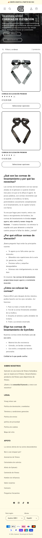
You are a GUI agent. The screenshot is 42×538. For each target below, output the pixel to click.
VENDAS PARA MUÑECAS (12, 33)
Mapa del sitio (9, 432)
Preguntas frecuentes (12, 493)
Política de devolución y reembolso (16, 406)
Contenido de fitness (11, 473)
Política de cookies (11, 427)
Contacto (7, 488)
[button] (4, 8)
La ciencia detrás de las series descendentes (20, 447)
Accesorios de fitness (12, 457)
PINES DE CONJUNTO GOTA (12, 39)
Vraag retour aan (10, 401)
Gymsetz (16, 534)
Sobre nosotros (9, 483)
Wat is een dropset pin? (12, 452)
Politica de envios (10, 417)
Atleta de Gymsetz (10, 467)
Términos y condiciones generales (16, 412)
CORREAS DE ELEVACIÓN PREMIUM (14, 94)
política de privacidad (12, 422)
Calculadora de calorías (12, 462)
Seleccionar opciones (21, 106)
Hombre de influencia (12, 478)
